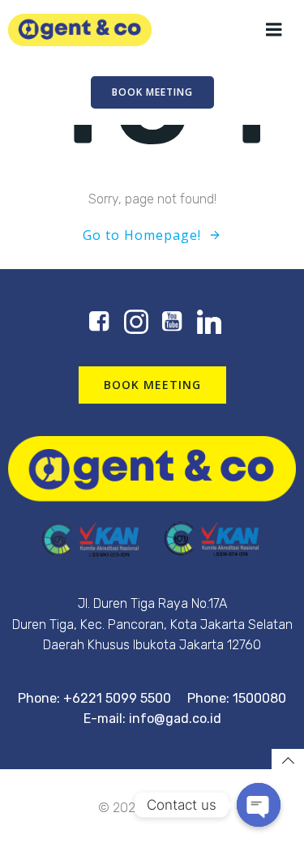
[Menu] (274, 30)
